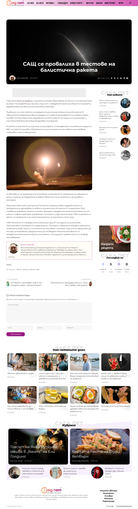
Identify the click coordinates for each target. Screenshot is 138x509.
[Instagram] (119, 267)
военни (19, 269)
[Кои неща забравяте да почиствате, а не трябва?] (22, 395)
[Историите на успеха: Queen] (125, 130)
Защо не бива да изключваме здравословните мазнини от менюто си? (84, 409)
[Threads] (127, 267)
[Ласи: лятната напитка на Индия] (53, 395)
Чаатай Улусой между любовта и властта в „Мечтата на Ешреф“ (33, 471)
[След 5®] (15, 3)
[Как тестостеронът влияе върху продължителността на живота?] (84, 362)
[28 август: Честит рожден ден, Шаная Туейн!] (97, 472)
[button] (130, 3)
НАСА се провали (24, 101)
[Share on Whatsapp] (117, 78)
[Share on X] (114, 78)
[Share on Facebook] (111, 78)
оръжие (25, 269)
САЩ (37, 269)
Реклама (108, 498)
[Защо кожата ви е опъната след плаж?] (125, 155)
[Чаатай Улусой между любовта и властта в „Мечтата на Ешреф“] (14, 472)
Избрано (69, 425)
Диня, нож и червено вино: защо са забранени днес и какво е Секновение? (114, 376)
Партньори (108, 501)
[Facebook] (103, 267)
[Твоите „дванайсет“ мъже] (22, 362)
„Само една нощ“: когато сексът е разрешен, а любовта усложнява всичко (52, 376)
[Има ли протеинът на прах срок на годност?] (125, 103)
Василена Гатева (16, 461)
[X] (111, 267)
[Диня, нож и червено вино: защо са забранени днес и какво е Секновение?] (125, 117)
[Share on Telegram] (124, 78)
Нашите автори (108, 491)
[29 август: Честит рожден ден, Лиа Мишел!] (125, 143)
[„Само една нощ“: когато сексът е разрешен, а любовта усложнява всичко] (53, 362)
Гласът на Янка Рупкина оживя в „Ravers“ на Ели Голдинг (33, 452)
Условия (108, 496)
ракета (32, 269)
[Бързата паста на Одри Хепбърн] (100, 446)
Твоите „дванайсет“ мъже (20, 373)
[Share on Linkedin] (121, 78)
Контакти (108, 493)
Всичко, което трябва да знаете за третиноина (74, 471)
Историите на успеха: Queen (115, 406)
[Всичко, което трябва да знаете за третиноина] (56, 472)
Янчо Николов (22, 78)
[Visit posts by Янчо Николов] (12, 78)
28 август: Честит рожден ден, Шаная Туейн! (114, 471)
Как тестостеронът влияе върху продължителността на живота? (84, 376)
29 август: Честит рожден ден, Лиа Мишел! (107, 141)
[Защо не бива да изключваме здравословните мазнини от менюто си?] (84, 395)
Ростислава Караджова (80, 461)
